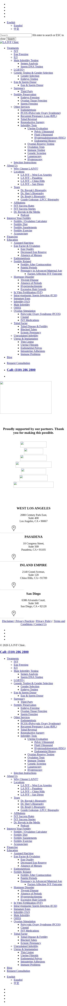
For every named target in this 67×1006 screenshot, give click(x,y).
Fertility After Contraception (36, 875)
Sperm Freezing (29, 714)
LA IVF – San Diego (32, 794)
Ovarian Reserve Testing (40, 754)
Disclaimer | (9, 621)
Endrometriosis (22, 868)
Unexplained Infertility (26, 946)
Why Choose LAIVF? (26, 779)
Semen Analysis (29, 674)
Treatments (13, 658)
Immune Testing (36, 760)
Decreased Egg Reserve (34, 862)
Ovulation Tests (35, 757)
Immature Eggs (22, 909)
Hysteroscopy (34, 769)
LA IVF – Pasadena (31, 788)
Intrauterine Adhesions (33, 961)
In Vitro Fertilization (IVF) (28, 902)
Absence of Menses (31, 865)
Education (12, 850)
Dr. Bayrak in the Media (27, 822)
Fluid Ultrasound (43, 745)
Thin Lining (27, 952)
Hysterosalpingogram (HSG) (50, 748)
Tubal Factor (20, 933)
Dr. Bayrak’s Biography (34, 800)
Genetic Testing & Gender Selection (33, 683)
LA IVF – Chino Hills (33, 791)
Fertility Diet (20, 834)
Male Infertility (22, 915)
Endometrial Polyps (31, 958)
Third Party (27, 701)
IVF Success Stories (25, 819)
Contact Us (40, 624)
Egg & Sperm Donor (25, 692)
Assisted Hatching (24, 853)
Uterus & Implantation (26, 949)
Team (17, 797)
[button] (12, 530)
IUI (16, 667)
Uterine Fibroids (29, 955)
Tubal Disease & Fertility (34, 936)
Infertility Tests (29, 735)
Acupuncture (21, 844)
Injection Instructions (25, 773)
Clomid (25, 927)
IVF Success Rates (24, 816)
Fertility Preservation (25, 704)
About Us (12, 776)
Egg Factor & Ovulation (27, 856)
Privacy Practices (25, 621)
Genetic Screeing (36, 763)
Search (11, 39)
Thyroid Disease (29, 890)
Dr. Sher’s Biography (32, 803)
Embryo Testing (29, 689)
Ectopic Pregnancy (31, 943)
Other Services (22, 717)
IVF (16, 661)
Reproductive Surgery (32, 732)
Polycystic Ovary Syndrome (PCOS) (41, 924)
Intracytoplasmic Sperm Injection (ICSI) (35, 905)
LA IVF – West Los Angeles (36, 785)
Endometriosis (28, 720)
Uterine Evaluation (37, 738)
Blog (9, 967)
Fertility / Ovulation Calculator (30, 831)
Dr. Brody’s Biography (33, 807)
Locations (19, 782)
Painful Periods (29, 878)
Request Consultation (18, 970)
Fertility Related (22, 871)
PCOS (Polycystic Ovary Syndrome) (41, 723)
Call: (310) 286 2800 (21, 370)
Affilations (19, 813)
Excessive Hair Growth (33, 899)
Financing (12, 847)
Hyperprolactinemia (31, 896)
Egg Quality (27, 859)
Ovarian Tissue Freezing (34, 711)
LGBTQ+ (19, 680)
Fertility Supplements (25, 837)
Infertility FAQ (22, 912)
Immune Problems (30, 964)
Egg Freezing (21, 664)
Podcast (25, 825)
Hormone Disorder (24, 887)
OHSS (17, 918)
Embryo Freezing (30, 708)
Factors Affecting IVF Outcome (44, 884)
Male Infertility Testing (26, 670)
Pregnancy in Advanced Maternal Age (41, 881)
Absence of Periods (31, 893)
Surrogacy (19, 698)
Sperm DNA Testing (32, 677)
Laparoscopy (34, 766)
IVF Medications (30, 930)
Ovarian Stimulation (25, 921)
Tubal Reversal (29, 729)
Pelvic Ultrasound (44, 742)
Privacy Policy (44, 621)
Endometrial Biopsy (45, 751)
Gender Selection (30, 686)
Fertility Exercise (23, 841)
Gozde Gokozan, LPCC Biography (40, 810)
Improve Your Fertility (19, 828)
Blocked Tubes (29, 939)
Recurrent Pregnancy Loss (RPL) (39, 726)
